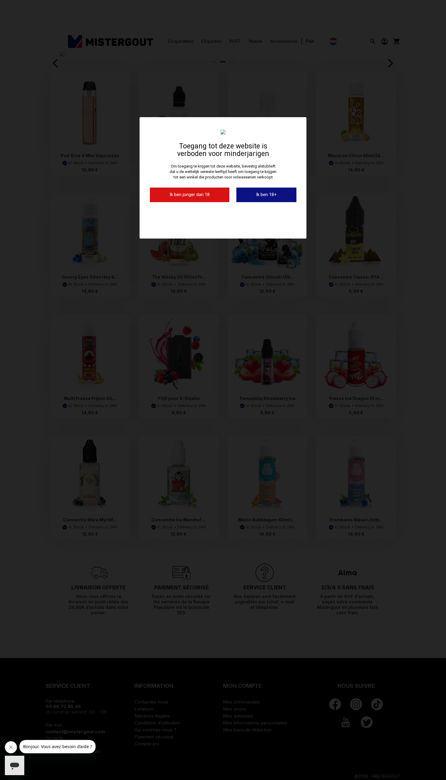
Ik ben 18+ (266, 194)
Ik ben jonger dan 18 (190, 194)
